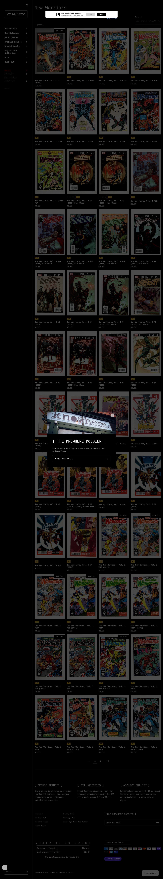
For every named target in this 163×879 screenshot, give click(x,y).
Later (90, 14)
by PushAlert (113, 19)
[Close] (112, 415)
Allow (101, 14)
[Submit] (106, 459)
